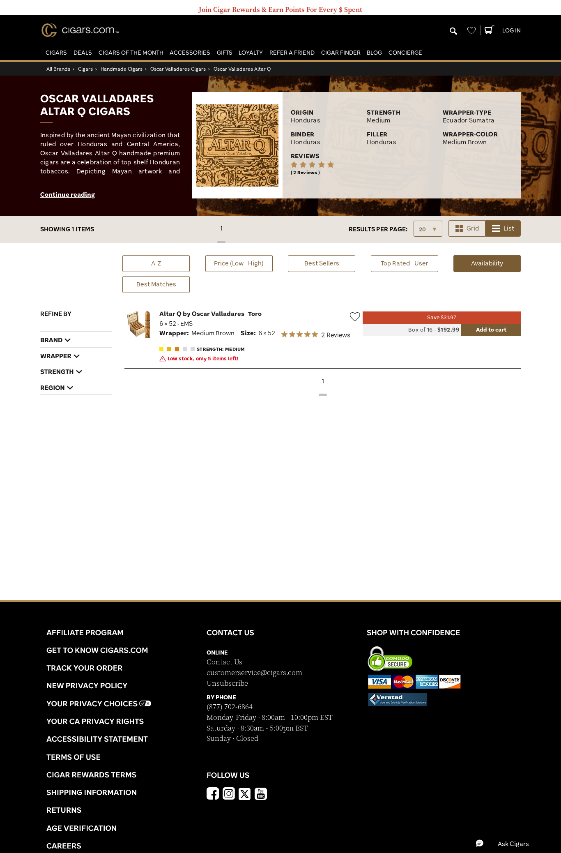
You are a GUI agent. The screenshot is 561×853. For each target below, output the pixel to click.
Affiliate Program (85, 632)
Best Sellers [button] (321, 263)
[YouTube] (261, 794)
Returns (64, 810)
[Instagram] (229, 794)
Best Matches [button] (156, 284)
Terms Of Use (73, 757)
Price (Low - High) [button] (239, 263)
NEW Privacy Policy (86, 685)
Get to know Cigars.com (97, 650)
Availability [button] (496, 263)
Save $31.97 (441, 317)
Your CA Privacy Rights (95, 721)
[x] (245, 793)
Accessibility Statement (97, 739)
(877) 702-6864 (230, 707)
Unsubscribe (227, 683)
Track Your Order (84, 668)
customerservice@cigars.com (254, 673)
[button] (56, 52)
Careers (63, 846)
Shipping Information (91, 792)
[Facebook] (213, 794)
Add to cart (491, 329)
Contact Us (224, 662)
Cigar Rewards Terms (91, 774)
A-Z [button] (156, 263)
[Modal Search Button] (453, 31)
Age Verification (81, 828)
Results (378, 229)
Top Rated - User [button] (404, 263)
